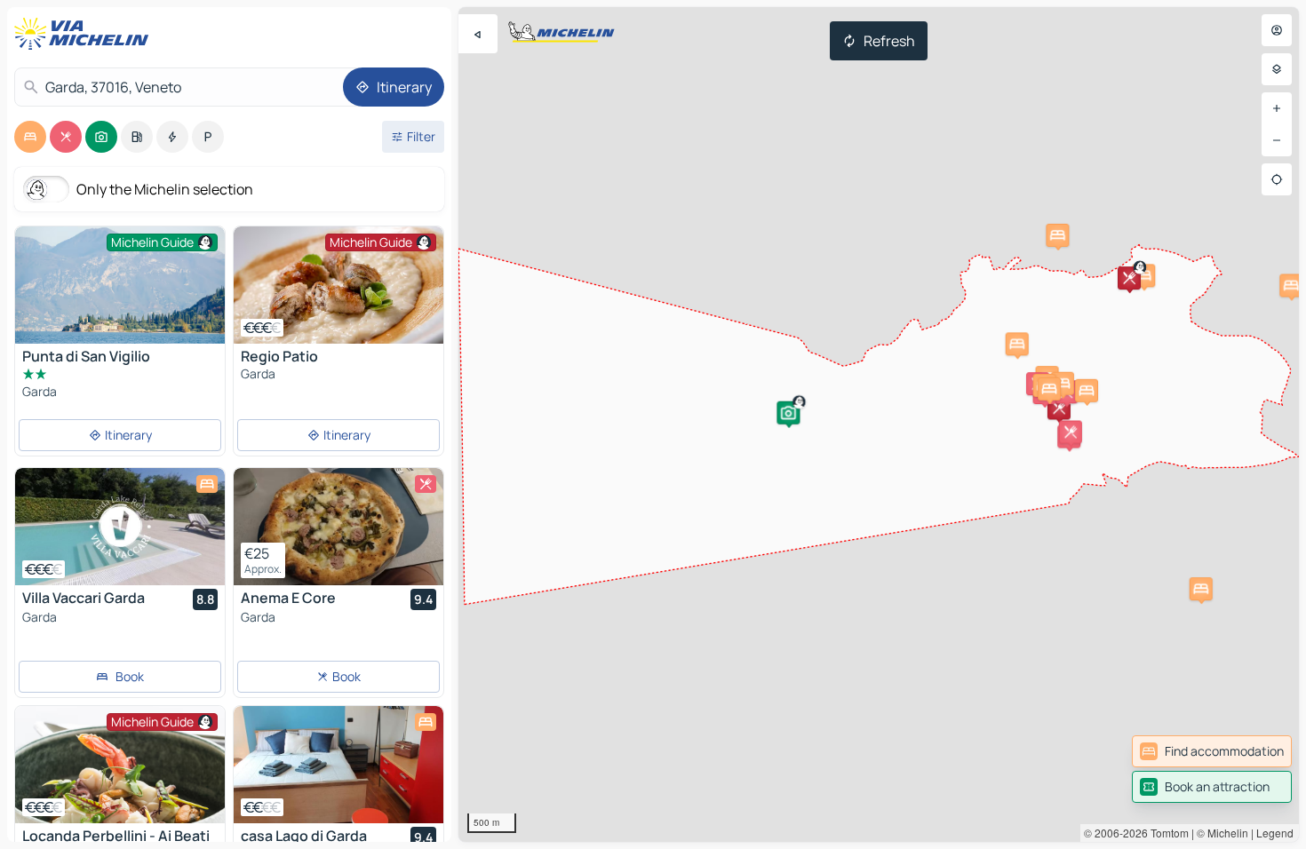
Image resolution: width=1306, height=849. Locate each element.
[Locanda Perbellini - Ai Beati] (120, 764)
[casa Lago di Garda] (338, 764)
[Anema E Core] (338, 526)
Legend (1275, 832)
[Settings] (1277, 69)
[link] (1212, 751)
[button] (788, 412)
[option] (30, 137)
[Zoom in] (1277, 108)
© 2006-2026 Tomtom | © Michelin (1166, 832)
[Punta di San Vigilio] (120, 285)
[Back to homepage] (85, 33)
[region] (878, 424)
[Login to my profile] (1277, 30)
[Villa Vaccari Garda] (120, 526)
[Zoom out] (1277, 140)
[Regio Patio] (338, 285)
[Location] (1277, 179)
